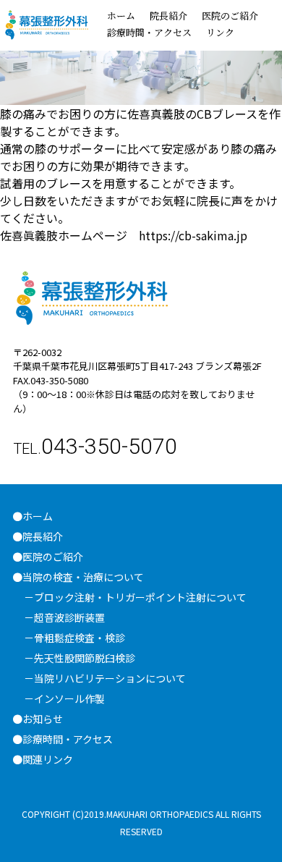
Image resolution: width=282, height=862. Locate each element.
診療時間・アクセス (149, 32)
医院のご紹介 (230, 15)
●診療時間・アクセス (62, 739)
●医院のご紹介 (52, 556)
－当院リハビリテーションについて (105, 678)
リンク (220, 32)
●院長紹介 (37, 536)
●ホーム (32, 516)
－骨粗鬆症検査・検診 (74, 637)
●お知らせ (37, 718)
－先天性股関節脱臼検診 (79, 658)
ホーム (121, 15)
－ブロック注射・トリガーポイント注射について (135, 597)
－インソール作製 (64, 698)
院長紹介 (168, 15)
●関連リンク (42, 759)
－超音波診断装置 (64, 617)
